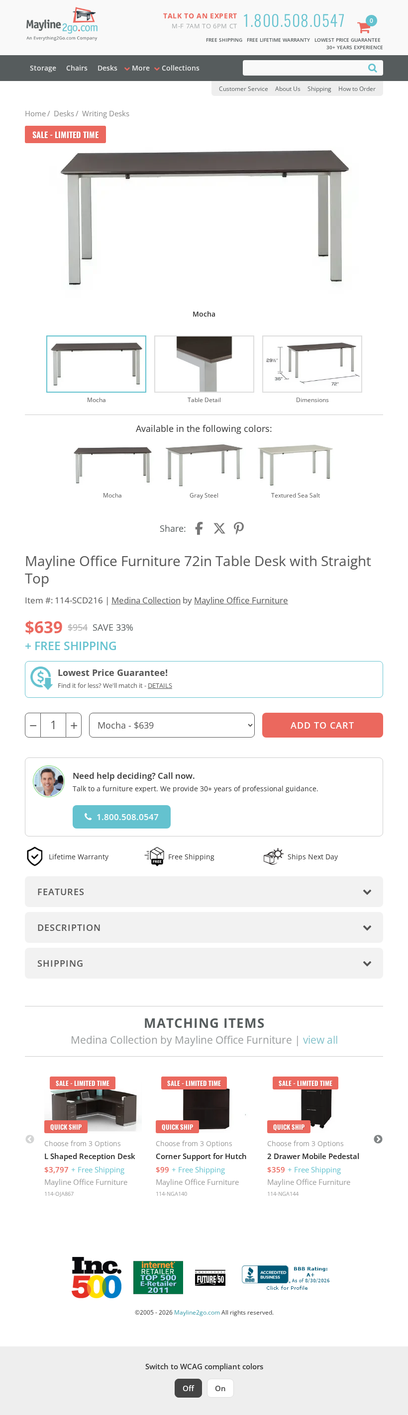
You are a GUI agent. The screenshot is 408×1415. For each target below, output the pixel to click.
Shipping (319, 88)
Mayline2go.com (197, 1312)
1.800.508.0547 (294, 19)
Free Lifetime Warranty (278, 39)
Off (188, 1388)
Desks (107, 68)
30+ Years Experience (354, 47)
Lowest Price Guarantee (347, 39)
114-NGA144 (283, 1193)
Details (160, 685)
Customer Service (243, 88)
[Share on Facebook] (200, 528)
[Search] (373, 67)
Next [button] (378, 1140)
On (220, 1388)
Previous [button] (30, 1140)
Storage (43, 68)
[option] (96, 370)
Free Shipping (224, 39)
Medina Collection (146, 600)
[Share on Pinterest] (239, 528)
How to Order (357, 88)
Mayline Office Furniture (241, 600)
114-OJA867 (59, 1193)
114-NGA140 (171, 1193)
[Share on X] (219, 528)
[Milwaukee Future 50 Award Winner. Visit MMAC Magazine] (210, 1278)
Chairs (77, 68)
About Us (288, 88)
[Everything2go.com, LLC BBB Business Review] (287, 1277)
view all (320, 1040)
